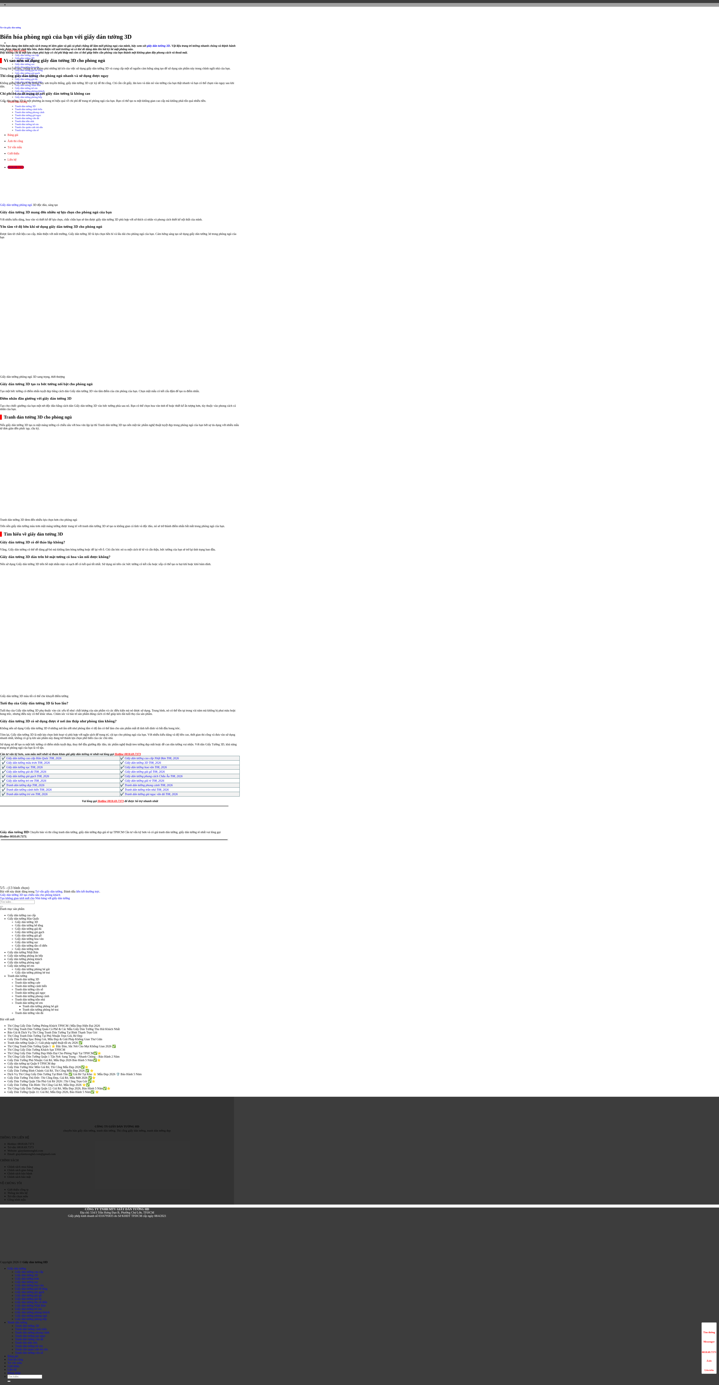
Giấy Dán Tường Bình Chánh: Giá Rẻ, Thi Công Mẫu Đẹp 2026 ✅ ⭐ (50, 1070)
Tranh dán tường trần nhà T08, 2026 (147, 789)
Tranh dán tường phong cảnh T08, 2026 (149, 785)
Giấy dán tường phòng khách (30, 91)
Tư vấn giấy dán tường (10, 27)
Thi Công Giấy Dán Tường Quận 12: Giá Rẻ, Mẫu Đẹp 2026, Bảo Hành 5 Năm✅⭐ (58, 1088)
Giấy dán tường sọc (25, 64)
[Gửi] (1, 906)
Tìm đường (709, 1332)
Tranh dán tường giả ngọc (30, 992)
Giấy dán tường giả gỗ (28, 935)
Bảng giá (12, 1356)
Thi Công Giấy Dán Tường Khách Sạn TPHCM (36, 1049)
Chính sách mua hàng (20, 1166)
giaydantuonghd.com (30, 1150)
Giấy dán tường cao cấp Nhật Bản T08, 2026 (152, 758)
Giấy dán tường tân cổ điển (31, 945)
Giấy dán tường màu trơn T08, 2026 (28, 762)
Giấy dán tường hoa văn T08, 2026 (146, 767)
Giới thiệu (13, 1366)
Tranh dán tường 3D (27, 979)
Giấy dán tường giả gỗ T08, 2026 (145, 771)
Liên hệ (11, 1369)
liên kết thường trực (87, 891)
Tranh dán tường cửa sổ (29, 989)
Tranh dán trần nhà (26, 1342)
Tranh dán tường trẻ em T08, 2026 (27, 794)
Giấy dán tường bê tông (29, 925)
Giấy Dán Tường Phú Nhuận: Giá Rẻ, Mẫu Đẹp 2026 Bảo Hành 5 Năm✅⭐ (54, 1060)
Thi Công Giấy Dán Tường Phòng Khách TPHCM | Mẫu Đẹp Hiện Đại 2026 (53, 1025)
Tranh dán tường (17, 975)
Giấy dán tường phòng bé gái (32, 969)
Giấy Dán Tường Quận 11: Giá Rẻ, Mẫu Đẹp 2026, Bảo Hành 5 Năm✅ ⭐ (53, 1092)
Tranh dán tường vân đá (29, 1013)
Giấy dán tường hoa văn (29, 938)
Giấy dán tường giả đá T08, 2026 (26, 771)
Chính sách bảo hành (19, 1173)
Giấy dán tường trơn (27, 949)
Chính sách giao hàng (20, 1170)
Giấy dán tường (16, 1268)
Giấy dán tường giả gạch (27, 73)
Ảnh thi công (15, 1359)
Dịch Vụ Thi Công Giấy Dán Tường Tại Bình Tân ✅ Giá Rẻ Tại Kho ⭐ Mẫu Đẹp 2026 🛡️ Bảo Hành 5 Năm (74, 1074)
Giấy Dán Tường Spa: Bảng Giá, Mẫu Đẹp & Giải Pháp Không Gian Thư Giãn (54, 1039)
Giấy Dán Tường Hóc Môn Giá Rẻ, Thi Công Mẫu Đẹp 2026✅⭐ (47, 1067)
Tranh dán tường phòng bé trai (40, 1009)
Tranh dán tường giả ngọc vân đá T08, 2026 (151, 794)
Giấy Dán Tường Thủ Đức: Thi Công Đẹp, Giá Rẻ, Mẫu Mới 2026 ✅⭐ (51, 1077)
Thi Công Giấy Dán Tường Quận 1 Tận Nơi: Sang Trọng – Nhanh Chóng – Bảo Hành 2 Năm (63, 1056)
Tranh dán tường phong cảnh (32, 996)
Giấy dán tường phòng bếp (28, 97)
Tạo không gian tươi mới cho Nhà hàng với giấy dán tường (35, 898)
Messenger (709, 1341)
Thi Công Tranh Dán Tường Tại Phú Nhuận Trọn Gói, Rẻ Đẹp (44, 1035)
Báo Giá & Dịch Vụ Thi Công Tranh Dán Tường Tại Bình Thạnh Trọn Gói (52, 1032)
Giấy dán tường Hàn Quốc (23, 918)
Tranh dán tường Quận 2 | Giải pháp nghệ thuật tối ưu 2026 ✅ (44, 1042)
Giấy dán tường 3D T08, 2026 (143, 762)
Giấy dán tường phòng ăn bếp (25, 955)
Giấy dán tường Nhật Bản (28, 85)
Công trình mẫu (16, 1199)
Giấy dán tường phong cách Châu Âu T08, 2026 (154, 776)
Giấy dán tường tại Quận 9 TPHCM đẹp (31, 1063)
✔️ (122, 767)
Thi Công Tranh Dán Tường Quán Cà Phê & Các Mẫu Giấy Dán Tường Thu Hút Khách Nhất (63, 1029)
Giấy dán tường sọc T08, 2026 (24, 767)
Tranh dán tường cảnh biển (31, 986)
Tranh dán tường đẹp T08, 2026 (25, 785)
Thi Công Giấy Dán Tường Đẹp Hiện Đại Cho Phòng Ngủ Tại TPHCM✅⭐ (54, 1053)
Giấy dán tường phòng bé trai (32, 972)
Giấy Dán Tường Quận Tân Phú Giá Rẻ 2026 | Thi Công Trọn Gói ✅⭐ (51, 1081)
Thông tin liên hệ (17, 1192)
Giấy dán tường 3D (26, 922)
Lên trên (709, 1370)
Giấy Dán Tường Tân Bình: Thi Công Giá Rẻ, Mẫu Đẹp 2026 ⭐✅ (48, 1084)
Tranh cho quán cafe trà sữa (31, 1349)
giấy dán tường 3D (158, 45)
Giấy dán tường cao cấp (27, 55)
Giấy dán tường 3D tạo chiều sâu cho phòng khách (30, 894)
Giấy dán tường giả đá (26, 79)
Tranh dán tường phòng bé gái (40, 1006)
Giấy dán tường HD (14, 832)
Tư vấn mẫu (14, 1362)
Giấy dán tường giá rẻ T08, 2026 (144, 780)
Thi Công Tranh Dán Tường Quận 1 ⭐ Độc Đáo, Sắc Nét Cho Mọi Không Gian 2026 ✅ (61, 1046)
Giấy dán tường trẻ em (26, 88)
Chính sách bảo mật (19, 1176)
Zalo (709, 1360)
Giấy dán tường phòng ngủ (16, 204)
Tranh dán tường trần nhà (30, 999)
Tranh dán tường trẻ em (29, 1002)
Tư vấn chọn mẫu (17, 1196)
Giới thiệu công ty (18, 1189)
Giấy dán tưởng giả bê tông (31, 1288)
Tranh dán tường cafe (27, 982)
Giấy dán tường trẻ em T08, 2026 (26, 780)
